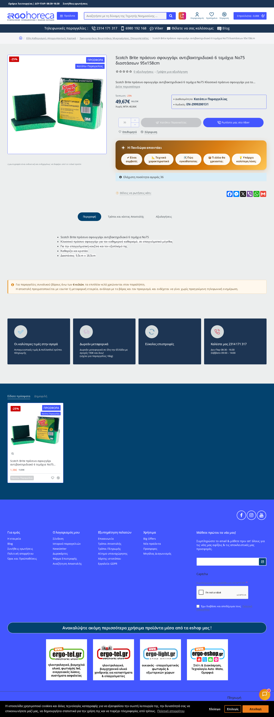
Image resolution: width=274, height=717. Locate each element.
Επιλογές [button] (233, 708)
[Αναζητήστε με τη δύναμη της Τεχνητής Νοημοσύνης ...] (170, 15)
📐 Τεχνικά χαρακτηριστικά (159, 159)
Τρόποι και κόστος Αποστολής (126, 216)
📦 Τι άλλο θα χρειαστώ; (216, 159)
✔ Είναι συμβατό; (132, 159)
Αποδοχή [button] (256, 708)
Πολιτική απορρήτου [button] (171, 711)
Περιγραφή (89, 216)
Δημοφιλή (40, 396)
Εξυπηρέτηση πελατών (114, 532)
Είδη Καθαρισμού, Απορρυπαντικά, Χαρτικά (51, 38)
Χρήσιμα (149, 532)
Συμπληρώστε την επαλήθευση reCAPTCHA (220, 583)
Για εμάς (13, 532)
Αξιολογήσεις (164, 216)
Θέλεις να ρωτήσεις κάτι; (135, 193)
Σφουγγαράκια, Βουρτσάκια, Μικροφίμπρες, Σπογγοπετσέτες (114, 38)
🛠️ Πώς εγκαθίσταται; (188, 159)
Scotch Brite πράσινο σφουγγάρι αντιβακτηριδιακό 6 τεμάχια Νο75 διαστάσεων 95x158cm (31, 462)
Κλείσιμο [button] (215, 708)
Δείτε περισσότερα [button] (128, 86)
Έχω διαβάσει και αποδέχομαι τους (224, 608)
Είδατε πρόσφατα (18, 396)
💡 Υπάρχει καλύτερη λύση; (246, 159)
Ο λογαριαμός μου (66, 532)
